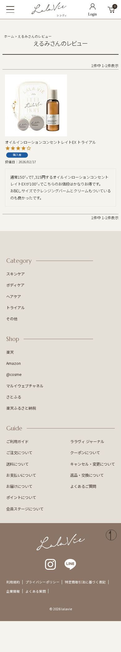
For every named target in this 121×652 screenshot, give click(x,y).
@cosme (14, 374)
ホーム (9, 36)
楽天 (10, 352)
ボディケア (15, 285)
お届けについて (19, 486)
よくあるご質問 (83, 486)
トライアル (15, 307)
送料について (17, 464)
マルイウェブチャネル (24, 386)
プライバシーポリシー (42, 582)
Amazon (13, 363)
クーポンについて (85, 452)
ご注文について (19, 452)
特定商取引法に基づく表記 (85, 582)
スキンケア (15, 274)
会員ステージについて (24, 509)
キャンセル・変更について (92, 464)
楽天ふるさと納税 (21, 408)
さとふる (13, 397)
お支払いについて (21, 475)
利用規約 (13, 582)
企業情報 (13, 591)
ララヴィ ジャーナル (87, 441)
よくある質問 (35, 591)
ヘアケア (13, 296)
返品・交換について (87, 475)
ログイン (92, 9)
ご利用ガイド (17, 441)
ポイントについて (21, 497)
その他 (11, 319)
